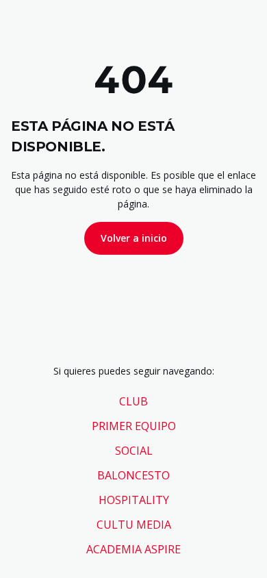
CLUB (133, 401)
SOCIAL (134, 450)
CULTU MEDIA (134, 524)
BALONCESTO (133, 475)
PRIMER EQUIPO (134, 426)
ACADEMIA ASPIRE (133, 549)
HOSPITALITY (134, 500)
